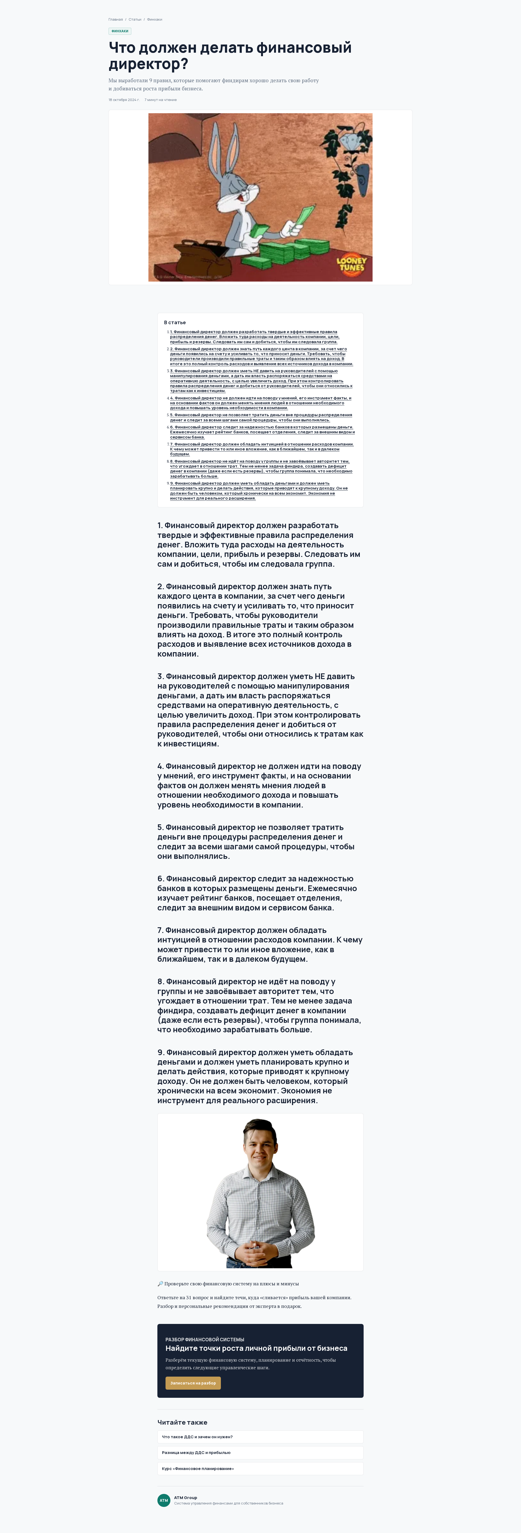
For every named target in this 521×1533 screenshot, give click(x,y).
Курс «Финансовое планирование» (198, 1468)
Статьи (135, 19)
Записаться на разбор (193, 1383)
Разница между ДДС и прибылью (196, 1452)
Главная (116, 19)
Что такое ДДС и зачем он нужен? (197, 1437)
